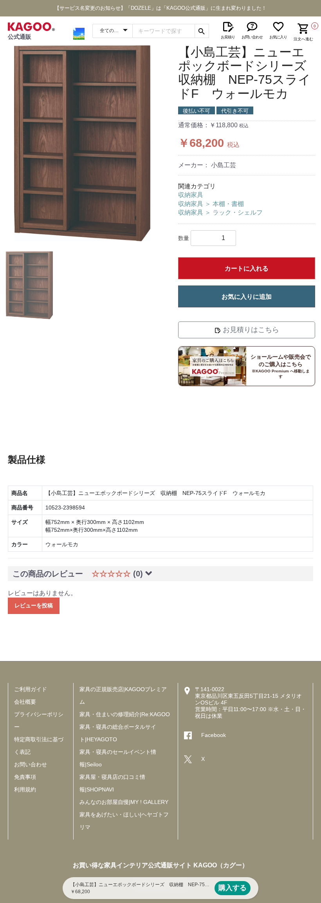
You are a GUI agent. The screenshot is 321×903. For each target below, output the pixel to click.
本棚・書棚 (228, 203)
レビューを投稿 (33, 605)
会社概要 (25, 702)
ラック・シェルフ (238, 212)
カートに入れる (247, 268)
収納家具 (190, 194)
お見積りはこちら (250, 330)
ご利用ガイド (30, 689)
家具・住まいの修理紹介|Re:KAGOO (124, 714)
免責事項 (25, 777)
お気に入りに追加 (247, 296)
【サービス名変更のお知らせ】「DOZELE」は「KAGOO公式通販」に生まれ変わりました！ (160, 8)
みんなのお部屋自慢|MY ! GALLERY (123, 802)
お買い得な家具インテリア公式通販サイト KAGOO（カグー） (160, 865)
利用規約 (25, 789)
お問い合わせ (30, 764)
